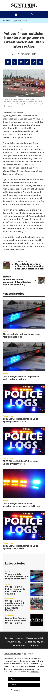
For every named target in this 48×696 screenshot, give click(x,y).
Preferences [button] (35, 672)
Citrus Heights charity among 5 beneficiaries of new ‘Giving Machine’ (14, 605)
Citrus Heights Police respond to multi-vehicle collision (21, 377)
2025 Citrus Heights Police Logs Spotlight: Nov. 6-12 (20, 547)
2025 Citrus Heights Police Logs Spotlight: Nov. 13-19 (20, 462)
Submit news (19, 645)
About (20, 638)
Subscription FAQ (34, 638)
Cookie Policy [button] (19, 669)
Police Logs (8, 416)
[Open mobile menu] (16, 15)
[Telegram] (33, 62)
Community (10, 598)
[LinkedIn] (21, 62)
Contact (9, 638)
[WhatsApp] (27, 62)
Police (5, 331)
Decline (13, 684)
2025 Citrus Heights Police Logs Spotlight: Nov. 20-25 (20, 420)
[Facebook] (8, 62)
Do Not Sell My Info (35, 642)
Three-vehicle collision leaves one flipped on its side (21, 335)
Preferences (15, 690)
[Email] (40, 62)
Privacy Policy (14, 642)
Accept (13, 679)
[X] (14, 62)
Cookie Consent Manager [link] (12, 654)
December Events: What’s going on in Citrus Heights (15, 620)
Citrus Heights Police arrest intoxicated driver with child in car (21, 504)
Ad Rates (34, 645)
